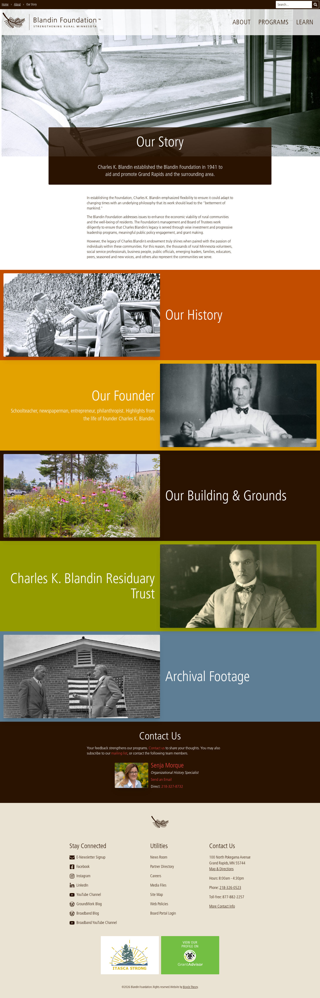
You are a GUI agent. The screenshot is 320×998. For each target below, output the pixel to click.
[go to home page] (52, 22)
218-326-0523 (230, 887)
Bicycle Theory (190, 987)
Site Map (156, 894)
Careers (155, 876)
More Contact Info (222, 906)
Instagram (83, 876)
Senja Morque (167, 765)
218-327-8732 (172, 786)
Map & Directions (221, 869)
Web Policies (159, 904)
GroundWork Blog (89, 904)
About (241, 22)
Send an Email (161, 779)
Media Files (158, 885)
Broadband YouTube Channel (96, 922)
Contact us (157, 748)
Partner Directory (162, 866)
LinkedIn (82, 885)
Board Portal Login (163, 913)
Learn (304, 22)
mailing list (119, 753)
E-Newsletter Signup (90, 857)
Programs (273, 22)
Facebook (83, 866)
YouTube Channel (88, 894)
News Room (158, 857)
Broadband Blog (87, 913)
